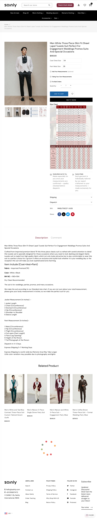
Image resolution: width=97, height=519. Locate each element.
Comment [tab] (56, 237)
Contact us (29, 490)
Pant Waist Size (55, 66)
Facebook (73, 494)
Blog (26, 502)
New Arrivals (14, 13)
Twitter (72, 486)
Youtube (73, 498)
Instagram (73, 490)
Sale (55, 18)
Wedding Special (52, 13)
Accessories (46, 18)
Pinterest (73, 502)
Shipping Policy (51, 490)
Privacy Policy (51, 486)
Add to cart (59, 94)
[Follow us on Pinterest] (73, 214)
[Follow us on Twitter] (68, 214)
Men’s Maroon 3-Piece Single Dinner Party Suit (36, 411)
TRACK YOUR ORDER (65, 5)
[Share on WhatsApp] (64, 214)
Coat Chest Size (55, 61)
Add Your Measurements (61, 71)
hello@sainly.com (13, 489)
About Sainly (29, 494)
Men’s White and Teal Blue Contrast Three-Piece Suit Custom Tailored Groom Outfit (14, 414)
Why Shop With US (52, 498)
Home (6, 24)
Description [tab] (41, 237)
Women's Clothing (68, 13)
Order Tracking (30, 498)
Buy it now (71, 100)
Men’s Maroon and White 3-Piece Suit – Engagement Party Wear (59, 412)
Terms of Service (52, 494)
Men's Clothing (37, 13)
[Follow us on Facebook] (59, 214)
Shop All (26, 13)
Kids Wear (81, 13)
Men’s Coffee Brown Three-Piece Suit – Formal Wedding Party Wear (82, 412)
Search (27, 486)
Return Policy (50, 502)
